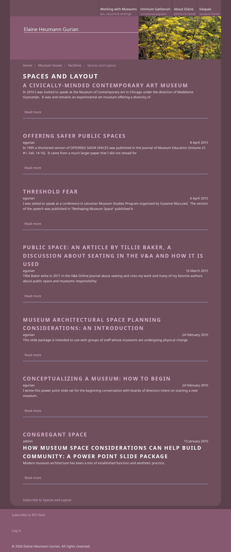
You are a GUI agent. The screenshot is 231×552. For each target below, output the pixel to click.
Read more (33, 112)
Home (27, 65)
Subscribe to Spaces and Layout (47, 500)
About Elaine (185, 11)
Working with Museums (118, 11)
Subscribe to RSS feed (28, 515)
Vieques (209, 11)
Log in (16, 530)
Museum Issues (50, 65)
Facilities (74, 65)
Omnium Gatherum (155, 11)
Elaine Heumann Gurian (51, 29)
